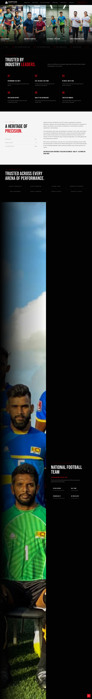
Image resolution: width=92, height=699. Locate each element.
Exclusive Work (45, 2)
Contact (71, 2)
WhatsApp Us (81, 2)
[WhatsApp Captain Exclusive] (88, 696)
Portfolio (63, 2)
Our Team (35, 2)
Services (55, 2)
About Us (27, 2)
